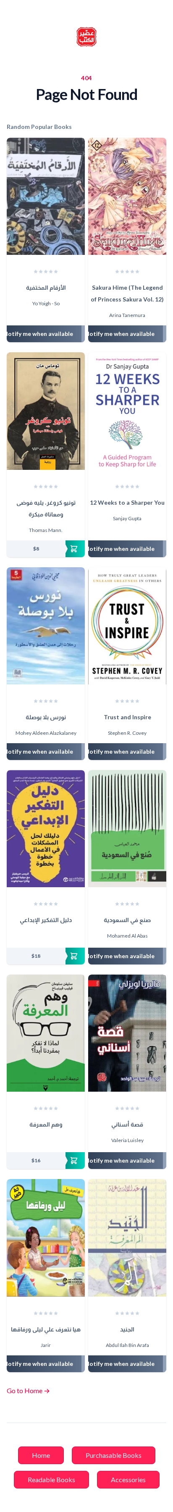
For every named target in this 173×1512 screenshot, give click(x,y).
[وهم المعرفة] (46, 1033)
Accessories (128, 1479)
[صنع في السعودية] (127, 828)
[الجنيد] (127, 1237)
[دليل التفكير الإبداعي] (46, 828)
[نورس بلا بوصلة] (46, 625)
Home (41, 1455)
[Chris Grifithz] (38, 937)
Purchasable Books (114, 1455)
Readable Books (51, 1479)
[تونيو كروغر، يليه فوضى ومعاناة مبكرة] (46, 410)
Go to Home (28, 1390)
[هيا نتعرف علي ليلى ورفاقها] (46, 1237)
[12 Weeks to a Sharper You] (127, 410)
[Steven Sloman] (41, 1141)
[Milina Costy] (46, 937)
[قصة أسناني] (127, 1033)
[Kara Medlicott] (54, 937)
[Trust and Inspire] (127, 625)
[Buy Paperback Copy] (46, 548)
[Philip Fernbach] (49, 1141)
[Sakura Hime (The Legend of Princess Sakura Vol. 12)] (127, 196)
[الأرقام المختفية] (46, 196)
